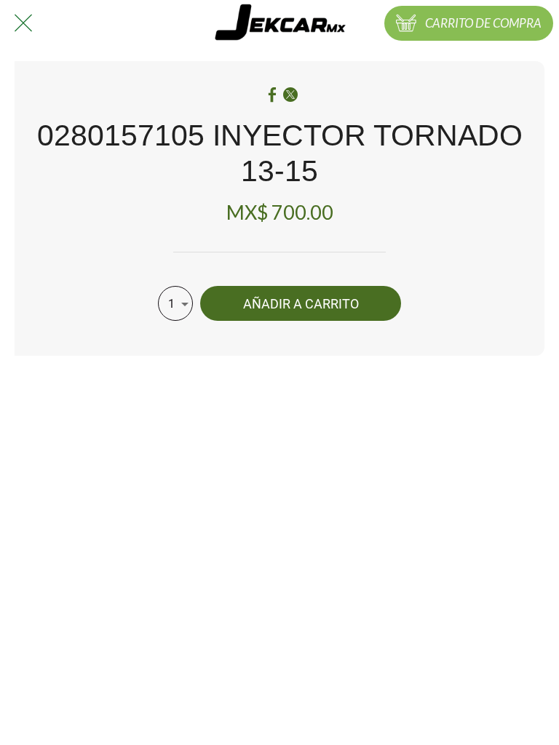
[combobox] (175, 303)
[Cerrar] (23, 23)
